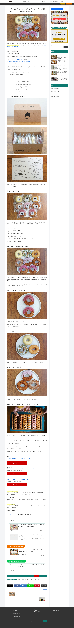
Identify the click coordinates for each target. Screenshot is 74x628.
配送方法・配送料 (37, 611)
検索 (52, 45)
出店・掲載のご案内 (16, 610)
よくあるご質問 (36, 609)
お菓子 (25, 579)
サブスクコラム (55, 609)
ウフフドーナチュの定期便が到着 (23, 81)
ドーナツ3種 (19, 87)
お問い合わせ (36, 610)
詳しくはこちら (17, 463)
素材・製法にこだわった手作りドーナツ (24, 84)
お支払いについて (37, 612)
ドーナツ (33, 579)
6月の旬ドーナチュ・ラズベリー (23, 86)
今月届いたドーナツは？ (21, 82)
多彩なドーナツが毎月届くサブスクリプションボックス (27, 91)
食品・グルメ (22, 3)
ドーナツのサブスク (38, 579)
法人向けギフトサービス (57, 610)
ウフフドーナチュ (20, 579)
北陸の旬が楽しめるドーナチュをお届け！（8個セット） (19, 61)
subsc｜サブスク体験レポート (12, 579)
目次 (25, 78)
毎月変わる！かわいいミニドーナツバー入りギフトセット (19, 479)
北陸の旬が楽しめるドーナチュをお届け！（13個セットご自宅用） (21, 468)
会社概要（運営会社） (16, 613)
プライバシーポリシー (16, 616)
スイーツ (29, 579)
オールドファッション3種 (22, 89)
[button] (44, 585)
